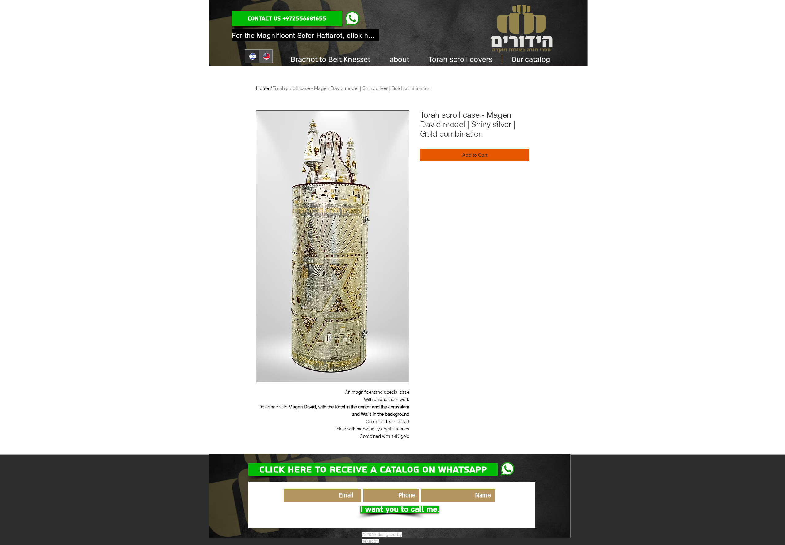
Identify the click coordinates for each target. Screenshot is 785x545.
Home (262, 88)
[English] (265, 56)
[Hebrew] (251, 56)
